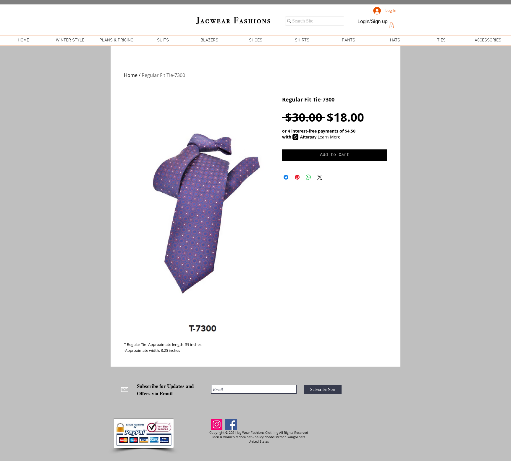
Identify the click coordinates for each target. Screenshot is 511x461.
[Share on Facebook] (286, 177)
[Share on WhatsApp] (308, 177)
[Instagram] (216, 424)
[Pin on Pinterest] (297, 177)
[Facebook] (231, 424)
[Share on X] (319, 177)
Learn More (329, 137)
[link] (391, 25)
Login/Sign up (372, 21)
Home (131, 75)
